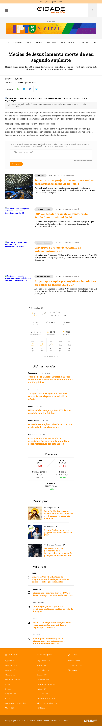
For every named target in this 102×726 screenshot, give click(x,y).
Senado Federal (67, 42)
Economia (51, 42)
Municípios (40, 501)
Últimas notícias (44, 366)
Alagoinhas (83, 42)
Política (39, 42)
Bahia (29, 42)
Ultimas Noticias (15, 42)
